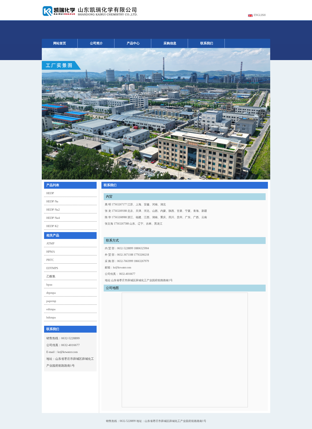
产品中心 (133, 43)
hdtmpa (51, 317)
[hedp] (90, 16)
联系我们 (206, 43)
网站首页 (59, 43)
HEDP (50, 193)
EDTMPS (52, 268)
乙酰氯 (50, 276)
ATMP (50, 243)
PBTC (50, 260)
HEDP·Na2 (53, 209)
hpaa (49, 284)
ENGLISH (260, 15)
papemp (51, 301)
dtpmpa (51, 292)
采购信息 (170, 43)
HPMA (50, 251)
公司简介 (96, 43)
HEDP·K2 (52, 226)
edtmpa (51, 309)
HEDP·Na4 (53, 218)
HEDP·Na (52, 201)
